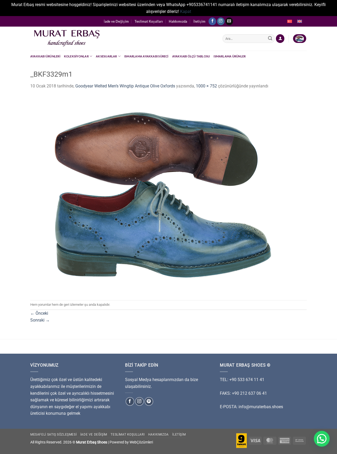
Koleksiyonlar (76, 56)
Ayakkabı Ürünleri (45, 56)
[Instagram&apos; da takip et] (221, 21)
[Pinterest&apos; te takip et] (149, 401)
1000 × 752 (206, 85)
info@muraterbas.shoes (261, 406)
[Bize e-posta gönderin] (229, 21)
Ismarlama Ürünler (230, 56)
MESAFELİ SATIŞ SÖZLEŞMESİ (53, 434)
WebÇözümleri (141, 442)
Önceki (39, 313)
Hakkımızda (178, 21)
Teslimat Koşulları (149, 21)
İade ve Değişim (116, 21)
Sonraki (40, 320)
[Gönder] (270, 38)
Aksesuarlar (106, 56)
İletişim (199, 21)
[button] (322, 439)
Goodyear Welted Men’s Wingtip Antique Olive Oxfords (125, 85)
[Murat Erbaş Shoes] (122, 39)
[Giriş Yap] (280, 38)
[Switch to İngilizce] (300, 21)
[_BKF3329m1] (162, 194)
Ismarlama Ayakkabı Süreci (146, 56)
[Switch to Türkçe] (290, 21)
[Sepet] (299, 38)
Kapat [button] (185, 11)
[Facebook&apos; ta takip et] (212, 21)
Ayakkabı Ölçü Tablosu (191, 56)
